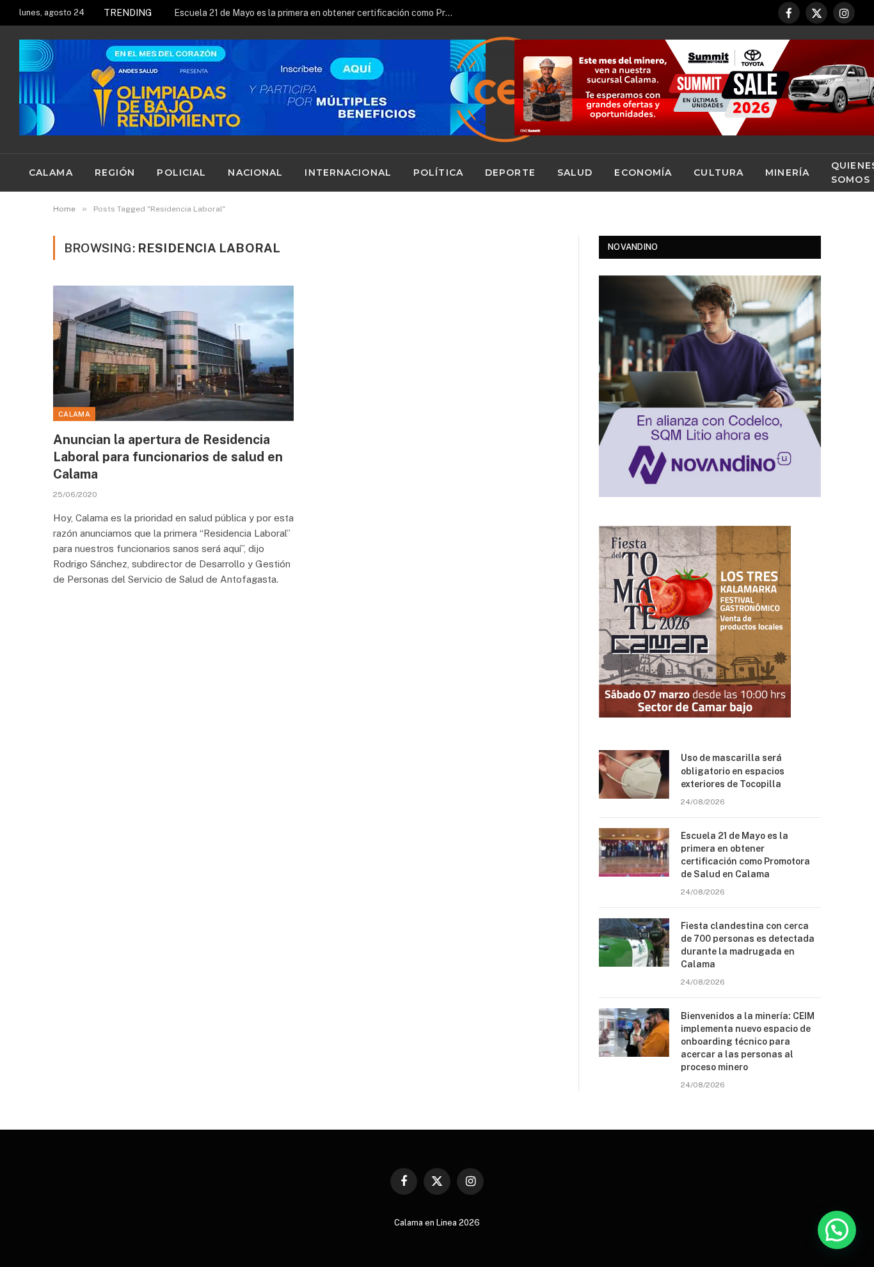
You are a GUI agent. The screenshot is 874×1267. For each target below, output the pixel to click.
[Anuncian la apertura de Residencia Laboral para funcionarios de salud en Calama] (173, 353)
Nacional (255, 172)
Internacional (348, 172)
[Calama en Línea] (504, 89)
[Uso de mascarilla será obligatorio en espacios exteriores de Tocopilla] (634, 774)
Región (115, 172)
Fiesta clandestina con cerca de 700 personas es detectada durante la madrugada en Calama (747, 945)
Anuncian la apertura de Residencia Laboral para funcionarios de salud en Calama (168, 457)
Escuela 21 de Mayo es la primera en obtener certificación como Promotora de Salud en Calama (318, 13)
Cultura (718, 172)
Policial (181, 172)
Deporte (510, 172)
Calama (51, 172)
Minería (787, 172)
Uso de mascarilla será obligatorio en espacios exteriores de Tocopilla (732, 770)
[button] (837, 1230)
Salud (575, 172)
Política (438, 172)
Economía (643, 172)
